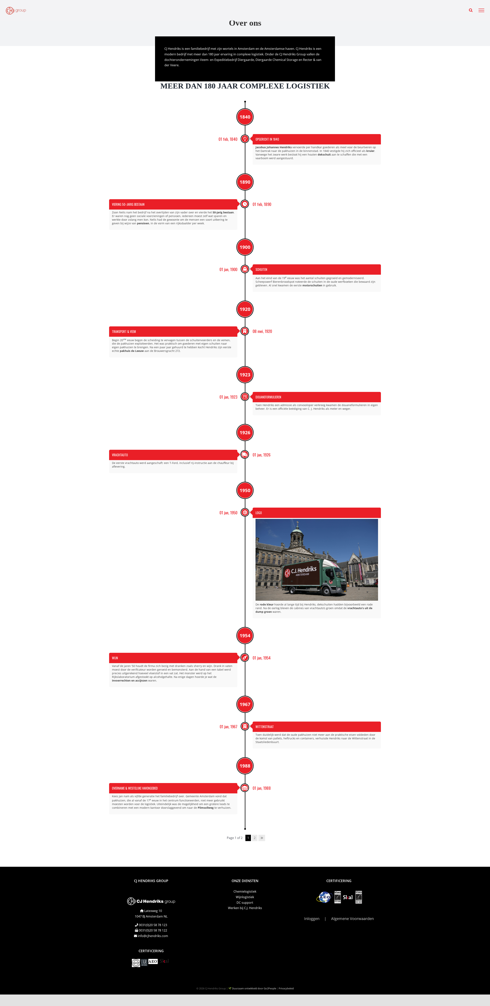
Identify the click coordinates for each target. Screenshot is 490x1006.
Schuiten (261, 269)
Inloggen (311, 918)
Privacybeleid (286, 988)
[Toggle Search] (471, 10)
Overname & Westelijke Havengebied (135, 788)
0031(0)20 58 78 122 (153, 930)
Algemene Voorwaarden (352, 918)
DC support (245, 902)
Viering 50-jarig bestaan (128, 204)
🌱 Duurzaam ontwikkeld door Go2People (252, 988)
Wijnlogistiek (245, 897)
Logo (259, 512)
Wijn (115, 658)
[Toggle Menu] (481, 10)
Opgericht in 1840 (267, 139)
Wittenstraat (265, 726)
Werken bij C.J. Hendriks (245, 908)
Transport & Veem (124, 331)
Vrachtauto (120, 455)
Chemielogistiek (245, 891)
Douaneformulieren (268, 397)
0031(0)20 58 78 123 (153, 925)
